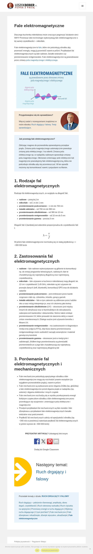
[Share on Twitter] (43, 441)
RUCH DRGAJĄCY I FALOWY (55, 496)
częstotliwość (30, 506)
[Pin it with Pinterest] (50, 441)
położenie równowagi (42, 503)
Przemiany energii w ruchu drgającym (47, 509)
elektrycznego (52, 60)
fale (40, 47)
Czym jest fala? (42, 512)
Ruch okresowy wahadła (48, 506)
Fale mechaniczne (58, 512)
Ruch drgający (25, 503)
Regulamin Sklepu (39, 542)
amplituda (57, 503)
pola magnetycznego (35, 60)
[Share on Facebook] (37, 441)
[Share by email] (56, 441)
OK (37, 550)
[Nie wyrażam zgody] (90, 549)
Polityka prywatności (22, 542)
